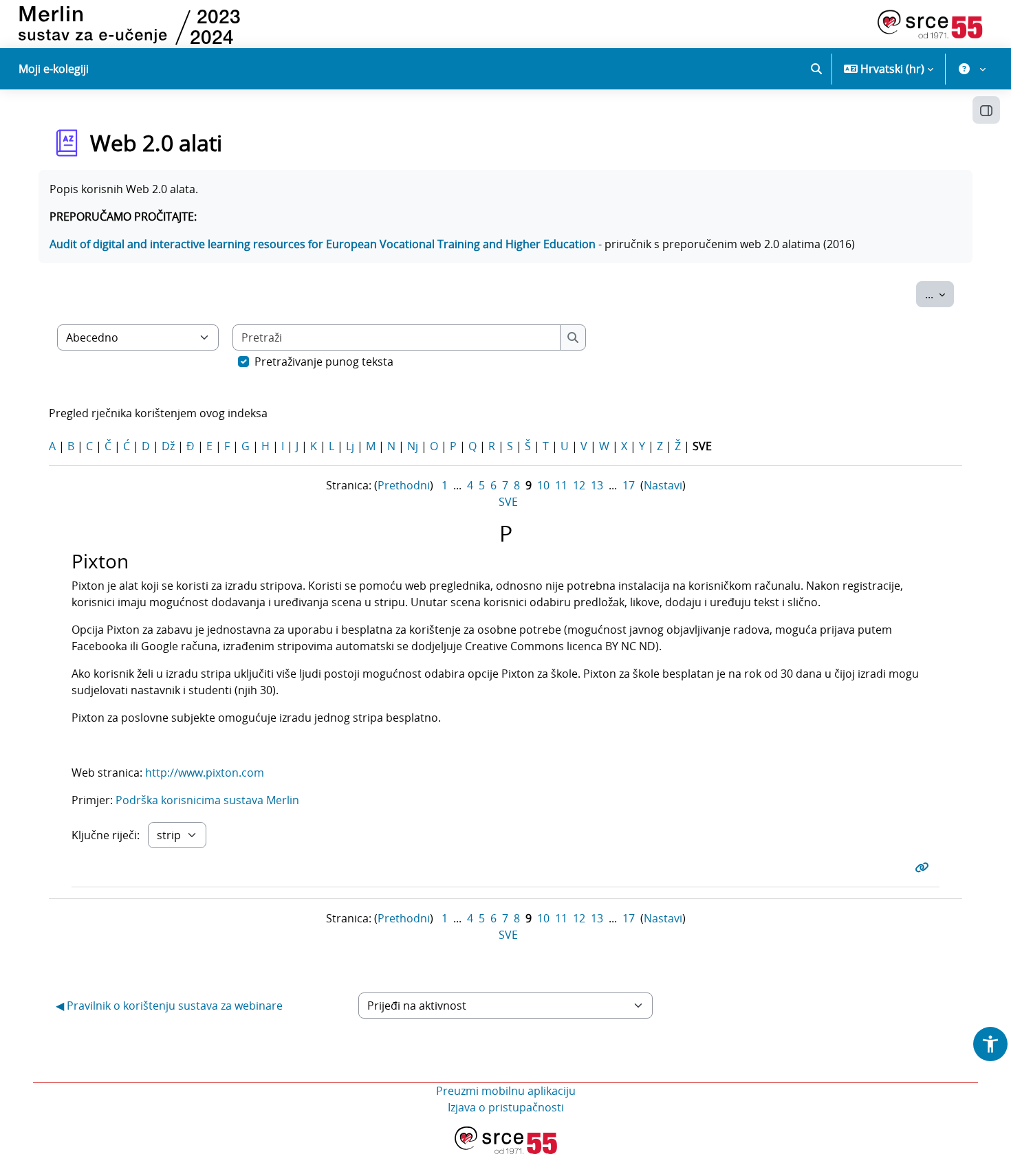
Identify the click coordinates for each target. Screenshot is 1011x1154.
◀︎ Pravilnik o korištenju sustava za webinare (169, 1005)
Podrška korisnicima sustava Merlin (209, 800)
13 (597, 485)
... (939, 294)
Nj (412, 446)
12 (579, 485)
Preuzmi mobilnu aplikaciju (506, 1090)
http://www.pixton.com (204, 772)
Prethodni (404, 485)
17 (628, 485)
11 (561, 485)
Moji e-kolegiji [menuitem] (54, 68)
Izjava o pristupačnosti (506, 1107)
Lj (350, 446)
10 (543, 485)
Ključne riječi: (106, 835)
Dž (168, 446)
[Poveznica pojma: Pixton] (924, 867)
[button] (816, 68)
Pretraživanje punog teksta (323, 361)
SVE (508, 501)
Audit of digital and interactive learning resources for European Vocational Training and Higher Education (323, 244)
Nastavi (663, 485)
